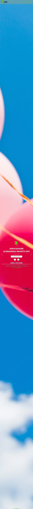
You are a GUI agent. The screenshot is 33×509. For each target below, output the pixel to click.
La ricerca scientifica (16, 256)
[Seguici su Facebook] (13, 259)
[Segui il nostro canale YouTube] (20, 259)
